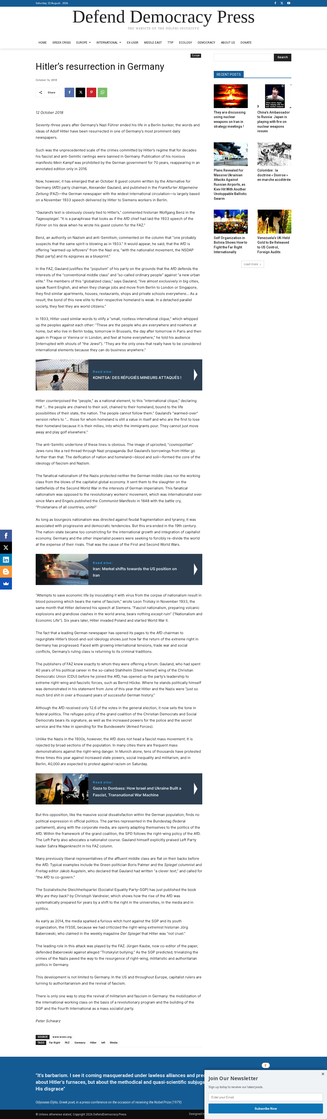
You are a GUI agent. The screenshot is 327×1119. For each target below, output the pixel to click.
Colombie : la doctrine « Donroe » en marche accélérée (274, 175)
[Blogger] (6, 572)
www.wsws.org (62, 1037)
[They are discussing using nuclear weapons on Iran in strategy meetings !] (231, 96)
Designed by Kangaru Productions (54, 33)
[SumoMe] (6, 584)
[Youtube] (288, 3)
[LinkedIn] (6, 560)
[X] (282, 3)
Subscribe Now (266, 1108)
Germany (79, 1042)
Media (114, 1042)
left (103, 1042)
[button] (266, 1078)
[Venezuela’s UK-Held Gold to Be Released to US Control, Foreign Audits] (274, 221)
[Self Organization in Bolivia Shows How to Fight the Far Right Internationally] (231, 221)
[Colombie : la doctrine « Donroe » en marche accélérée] (274, 154)
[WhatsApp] (102, 92)
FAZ (67, 1042)
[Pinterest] (91, 92)
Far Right (54, 1042)
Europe (196, 55)
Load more (251, 264)
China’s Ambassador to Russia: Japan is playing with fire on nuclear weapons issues (273, 121)
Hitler (93, 1042)
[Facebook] (275, 3)
